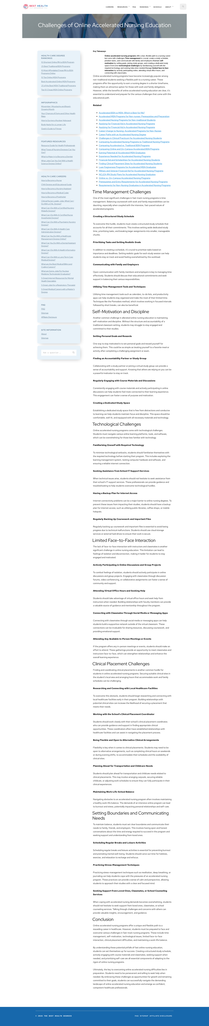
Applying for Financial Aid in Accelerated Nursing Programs (127, 123)
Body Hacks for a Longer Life (53, 124)
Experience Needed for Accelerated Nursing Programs (125, 156)
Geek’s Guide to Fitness (51, 128)
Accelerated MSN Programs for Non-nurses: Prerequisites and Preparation (134, 116)
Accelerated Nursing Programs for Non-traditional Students (127, 120)
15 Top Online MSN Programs (53, 77)
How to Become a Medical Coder (55, 192)
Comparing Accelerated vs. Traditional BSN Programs (124, 145)
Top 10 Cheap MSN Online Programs (56, 89)
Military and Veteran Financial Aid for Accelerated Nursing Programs (131, 170)
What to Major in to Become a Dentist (57, 156)
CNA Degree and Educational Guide (56, 184)
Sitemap (44, 313)
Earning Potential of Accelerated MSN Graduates (122, 152)
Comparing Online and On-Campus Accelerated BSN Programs (129, 149)
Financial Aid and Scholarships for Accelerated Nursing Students (129, 159)
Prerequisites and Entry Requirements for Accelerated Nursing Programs (133, 181)
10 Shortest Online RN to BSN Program (57, 62)
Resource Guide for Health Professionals (58, 145)
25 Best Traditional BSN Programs (55, 66)
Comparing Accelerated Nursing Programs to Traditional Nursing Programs (134, 141)
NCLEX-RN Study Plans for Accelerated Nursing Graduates (127, 174)
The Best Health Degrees (35, 6)
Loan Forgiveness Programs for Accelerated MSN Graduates (127, 167)
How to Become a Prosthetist (53, 197)
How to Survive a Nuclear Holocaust (56, 120)
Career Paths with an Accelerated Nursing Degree (122, 134)
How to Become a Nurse (51, 180)
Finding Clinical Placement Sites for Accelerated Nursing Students (130, 163)
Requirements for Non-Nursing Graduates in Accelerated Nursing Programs (135, 185)
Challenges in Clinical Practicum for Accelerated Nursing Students (130, 138)
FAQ (43, 309)
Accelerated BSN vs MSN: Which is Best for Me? (122, 112)
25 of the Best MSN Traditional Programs (58, 85)
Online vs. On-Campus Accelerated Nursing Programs (124, 178)
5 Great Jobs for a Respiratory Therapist (58, 285)
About (44, 334)
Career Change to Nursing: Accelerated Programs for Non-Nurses (130, 130)
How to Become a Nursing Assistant (56, 188)
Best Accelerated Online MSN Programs (58, 81)
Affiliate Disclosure (49, 317)
